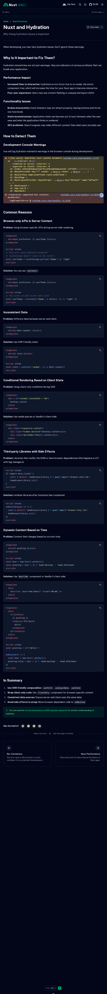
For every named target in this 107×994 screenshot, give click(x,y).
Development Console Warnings (24, 144)
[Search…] (80, 4)
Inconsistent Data (15, 312)
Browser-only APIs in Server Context (27, 221)
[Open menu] (102, 4)
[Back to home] (10, 4)
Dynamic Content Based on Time (25, 530)
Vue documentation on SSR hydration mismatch (46, 710)
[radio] (23, 726)
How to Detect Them (19, 136)
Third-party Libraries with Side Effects (29, 451)
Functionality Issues (17, 101)
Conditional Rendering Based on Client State (33, 380)
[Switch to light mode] (85, 4)
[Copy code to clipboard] (100, 236)
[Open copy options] (102, 27)
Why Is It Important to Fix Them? (29, 58)
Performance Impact (17, 77)
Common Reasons (17, 212)
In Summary (12, 680)
